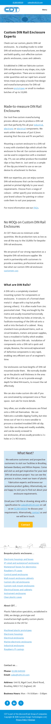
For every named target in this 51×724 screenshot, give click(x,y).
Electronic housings (13, 634)
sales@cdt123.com (30, 504)
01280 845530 (18, 2)
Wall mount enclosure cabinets (19, 578)
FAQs (35, 207)
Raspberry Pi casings (14, 649)
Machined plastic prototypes (18, 630)
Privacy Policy (21, 720)
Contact (25, 524)
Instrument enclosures (15, 593)
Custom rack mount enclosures (19, 585)
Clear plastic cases (13, 597)
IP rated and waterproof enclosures (21, 562)
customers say (11, 270)
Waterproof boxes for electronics (20, 566)
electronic (9, 128)
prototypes (19, 88)
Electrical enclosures (14, 637)
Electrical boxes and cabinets (18, 589)
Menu (44, 9)
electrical (21, 128)
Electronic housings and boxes (18, 559)
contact (36, 512)
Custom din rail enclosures (17, 581)
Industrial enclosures (14, 645)
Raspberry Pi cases (13, 570)
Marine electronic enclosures (18, 641)
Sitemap (31, 720)
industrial (38, 124)
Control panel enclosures (16, 574)
